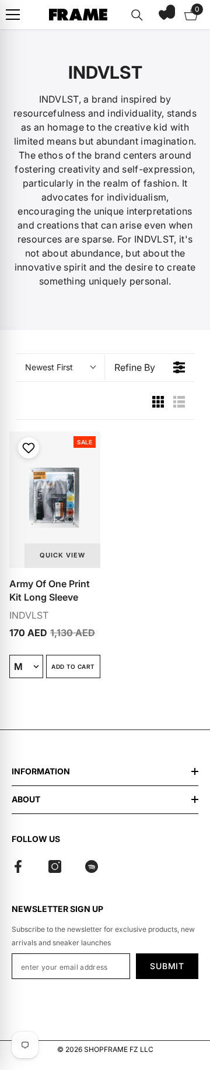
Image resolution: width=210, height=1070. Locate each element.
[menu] (13, 15)
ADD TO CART (72, 666)
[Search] (137, 15)
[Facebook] (18, 866)
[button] (164, 15)
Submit (167, 966)
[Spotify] (92, 866)
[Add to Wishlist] (27, 447)
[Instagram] (55, 866)
